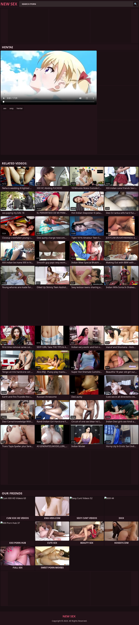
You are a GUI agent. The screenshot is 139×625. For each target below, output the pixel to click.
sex (4, 108)
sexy (11, 108)
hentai (20, 108)
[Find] (135, 4)
